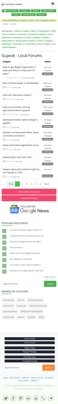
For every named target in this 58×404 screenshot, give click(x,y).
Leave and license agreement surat (20, 145)
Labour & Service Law (37, 306)
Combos (24, 10)
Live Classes (11, 10)
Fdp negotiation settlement (21, 259)
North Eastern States (25, 40)
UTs (54, 44)
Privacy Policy (23, 380)
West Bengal (9, 47)
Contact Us (34, 380)
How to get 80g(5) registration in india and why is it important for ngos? (19, 70)
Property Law (8, 317)
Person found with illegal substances (25, 253)
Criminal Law (8, 306)
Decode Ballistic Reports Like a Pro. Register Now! (29, 20)
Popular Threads (29, 352)
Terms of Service (37, 378)
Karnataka (18, 37)
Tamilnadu (18, 44)
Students (31, 317)
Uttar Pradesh (43, 44)
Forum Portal (29, 342)
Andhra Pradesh (21, 31)
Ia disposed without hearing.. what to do (26, 236)
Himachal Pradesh (36, 34)
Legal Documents (10, 311)
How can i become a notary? (17, 95)
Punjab (48, 40)
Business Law (8, 300)
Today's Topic (29, 347)
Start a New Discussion (29, 191)
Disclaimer (49, 378)
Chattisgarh (43, 31)
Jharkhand (6, 37)
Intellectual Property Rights (32, 311)
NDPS (16, 14)
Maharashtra (7, 40)
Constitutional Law (35, 300)
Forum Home (29, 338)
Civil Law (20, 300)
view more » (50, 276)
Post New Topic (30, 357)
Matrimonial (28, 14)
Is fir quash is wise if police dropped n (25, 265)
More (40, 14)
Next (46, 183)
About (5, 378)
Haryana (22, 34)
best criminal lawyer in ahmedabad (20, 83)
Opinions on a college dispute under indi (26, 271)
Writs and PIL (48, 10)
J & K (49, 34)
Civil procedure (16, 248)
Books (35, 10)
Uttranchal (30, 44)
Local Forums (47, 74)
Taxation (20, 317)
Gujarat (12, 34)
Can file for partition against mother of (26, 230)
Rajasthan (6, 44)
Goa (5, 34)
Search (50, 283)
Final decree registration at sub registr (25, 242)
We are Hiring (15, 378)
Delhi (53, 31)
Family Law (21, 306)
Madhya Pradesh (41, 37)
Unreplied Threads (29, 198)
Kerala (28, 37)
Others (41, 317)
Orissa (40, 40)
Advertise (25, 378)
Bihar (33, 31)
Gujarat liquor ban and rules (17, 157)
